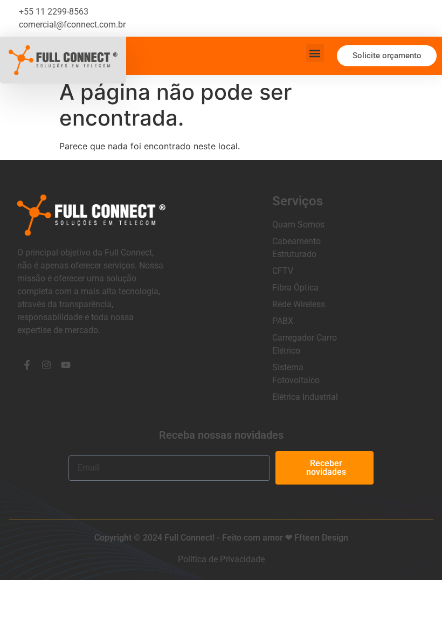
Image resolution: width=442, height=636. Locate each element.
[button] (315, 53)
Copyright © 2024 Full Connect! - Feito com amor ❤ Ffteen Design (221, 538)
